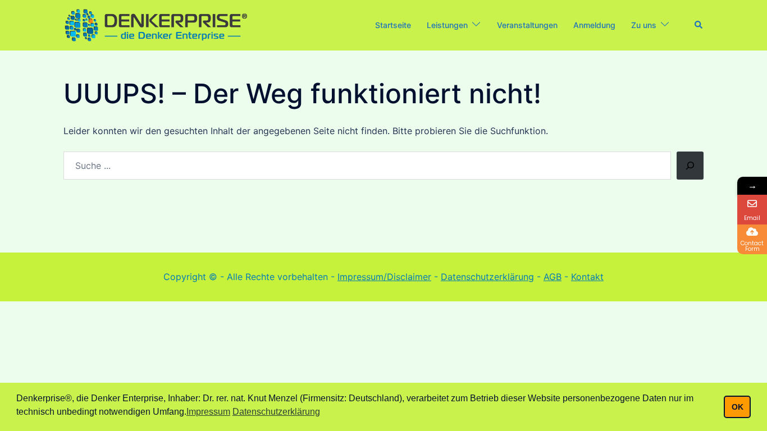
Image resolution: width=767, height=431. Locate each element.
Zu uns (643, 25)
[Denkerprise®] (155, 24)
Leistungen (447, 25)
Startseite (393, 25)
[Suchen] (690, 166)
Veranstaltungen (527, 25)
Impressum (208, 411)
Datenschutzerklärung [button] (276, 411)
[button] (699, 25)
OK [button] (737, 406)
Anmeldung (594, 25)
